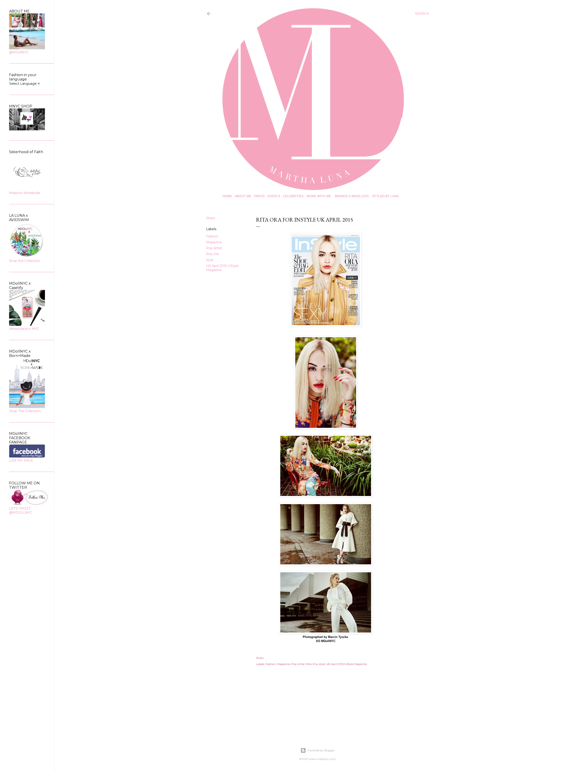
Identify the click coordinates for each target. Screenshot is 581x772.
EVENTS (274, 196)
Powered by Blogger (321, 750)
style (210, 260)
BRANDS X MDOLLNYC (352, 196)
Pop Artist (214, 248)
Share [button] (210, 218)
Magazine (214, 242)
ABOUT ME (243, 196)
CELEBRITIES (293, 196)
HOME (227, 196)
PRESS (259, 196)
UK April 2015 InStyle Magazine (346, 664)
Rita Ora (212, 254)
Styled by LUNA (385, 196)
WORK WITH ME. (319, 196)
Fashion (212, 236)
